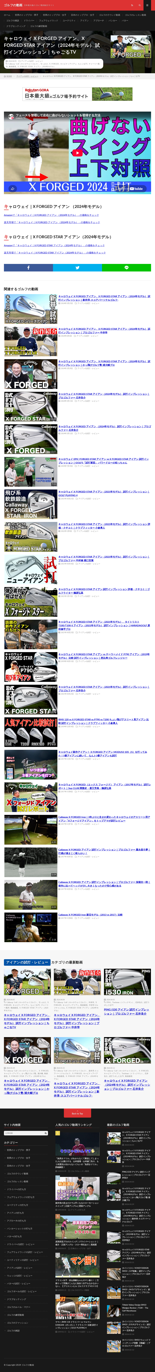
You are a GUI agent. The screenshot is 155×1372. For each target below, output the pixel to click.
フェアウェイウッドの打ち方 (21, 1197)
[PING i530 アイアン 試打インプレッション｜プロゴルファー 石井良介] (114, 1177)
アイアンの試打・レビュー (32, 61)
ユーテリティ (69, 21)
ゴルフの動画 (28, 1365)
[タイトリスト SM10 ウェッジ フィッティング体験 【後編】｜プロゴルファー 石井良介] (114, 1345)
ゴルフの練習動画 (38, 26)
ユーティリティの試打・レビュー (23, 1260)
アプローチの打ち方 (16, 1221)
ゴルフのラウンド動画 (109, 15)
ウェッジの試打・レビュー (19, 1276)
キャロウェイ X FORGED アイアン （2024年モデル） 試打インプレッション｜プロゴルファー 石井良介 (127, 1085)
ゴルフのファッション (17, 1323)
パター (125, 21)
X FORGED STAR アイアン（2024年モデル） (36, 66)
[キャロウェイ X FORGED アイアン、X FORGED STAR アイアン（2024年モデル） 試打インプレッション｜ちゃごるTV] (114, 1137)
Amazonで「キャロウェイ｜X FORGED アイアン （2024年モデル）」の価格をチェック (51, 215)
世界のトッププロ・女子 (54, 15)
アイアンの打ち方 (15, 1213)
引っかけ (44, 64)
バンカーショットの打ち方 (19, 1229)
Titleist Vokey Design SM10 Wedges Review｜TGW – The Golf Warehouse (135, 1308)
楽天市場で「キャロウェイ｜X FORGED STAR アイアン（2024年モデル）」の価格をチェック (55, 253)
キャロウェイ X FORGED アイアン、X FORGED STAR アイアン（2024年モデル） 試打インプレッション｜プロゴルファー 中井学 (77, 1021)
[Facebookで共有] (28, 267)
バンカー (113, 21)
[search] (45, 1133)
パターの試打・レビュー (18, 1284)
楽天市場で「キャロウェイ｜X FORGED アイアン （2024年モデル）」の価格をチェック (52, 222)
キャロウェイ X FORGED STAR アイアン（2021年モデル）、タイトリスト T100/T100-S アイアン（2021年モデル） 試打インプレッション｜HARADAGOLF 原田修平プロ (104, 625)
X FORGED (54, 64)
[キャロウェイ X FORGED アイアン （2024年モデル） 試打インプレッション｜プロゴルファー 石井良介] (114, 1237)
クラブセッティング (15, 26)
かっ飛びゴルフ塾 (29, 1073)
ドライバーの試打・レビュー (21, 1244)
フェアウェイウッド (48, 21)
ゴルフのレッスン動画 (135, 15)
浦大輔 (40, 1073)
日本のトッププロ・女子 (82, 15)
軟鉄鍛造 (12, 66)
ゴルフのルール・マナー (18, 1307)
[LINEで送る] (126, 267)
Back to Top (77, 1114)
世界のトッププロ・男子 (26, 15)
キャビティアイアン (68, 64)
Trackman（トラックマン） (123, 1002)
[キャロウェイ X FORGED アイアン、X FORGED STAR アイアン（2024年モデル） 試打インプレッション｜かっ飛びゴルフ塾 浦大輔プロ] (114, 1194)
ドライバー (29, 21)
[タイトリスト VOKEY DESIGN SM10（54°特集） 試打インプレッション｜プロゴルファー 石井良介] (114, 1273)
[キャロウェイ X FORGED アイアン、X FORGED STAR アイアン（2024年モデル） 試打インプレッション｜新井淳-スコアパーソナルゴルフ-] (114, 1215)
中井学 (91, 1002)
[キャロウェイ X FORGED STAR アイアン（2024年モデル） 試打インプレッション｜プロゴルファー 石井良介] (114, 1255)
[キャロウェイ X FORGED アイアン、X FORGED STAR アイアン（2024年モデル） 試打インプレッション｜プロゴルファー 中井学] (114, 1156)
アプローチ (98, 21)
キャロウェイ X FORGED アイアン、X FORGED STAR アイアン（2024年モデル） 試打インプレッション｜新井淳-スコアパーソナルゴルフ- (77, 1089)
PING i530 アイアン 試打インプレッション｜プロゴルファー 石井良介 (126, 1011)
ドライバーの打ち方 (16, 1189)
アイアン (84, 21)
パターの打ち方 (14, 1237)
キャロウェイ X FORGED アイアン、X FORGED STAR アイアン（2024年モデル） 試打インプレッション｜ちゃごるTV (27, 1021)
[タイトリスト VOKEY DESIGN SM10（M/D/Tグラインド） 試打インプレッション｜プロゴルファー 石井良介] (114, 1292)
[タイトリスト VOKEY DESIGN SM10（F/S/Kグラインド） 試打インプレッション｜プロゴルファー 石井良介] (114, 1327)
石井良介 (139, 1002)
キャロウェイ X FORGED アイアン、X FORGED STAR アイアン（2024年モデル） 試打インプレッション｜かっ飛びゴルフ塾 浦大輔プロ (27, 1087)
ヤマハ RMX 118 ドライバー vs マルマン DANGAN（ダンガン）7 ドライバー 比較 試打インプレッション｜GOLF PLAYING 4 (76, 1325)
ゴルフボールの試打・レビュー (22, 1291)
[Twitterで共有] (77, 267)
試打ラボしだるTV (116, 1076)
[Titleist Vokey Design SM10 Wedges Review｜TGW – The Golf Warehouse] (114, 1310)
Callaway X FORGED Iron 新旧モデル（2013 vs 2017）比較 (90, 915)
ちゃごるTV (82, 64)
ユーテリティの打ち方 (17, 1205)
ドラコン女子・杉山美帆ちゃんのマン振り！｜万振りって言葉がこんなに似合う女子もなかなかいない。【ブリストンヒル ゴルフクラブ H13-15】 (77, 1283)
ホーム (7, 15)
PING (109, 1002)
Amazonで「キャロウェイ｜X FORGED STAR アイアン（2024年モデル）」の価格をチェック (54, 245)
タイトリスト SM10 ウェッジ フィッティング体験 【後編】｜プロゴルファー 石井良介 (136, 1343)
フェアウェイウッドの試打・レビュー (25, 1252)
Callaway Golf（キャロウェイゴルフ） (23, 64)
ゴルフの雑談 (12, 21)
